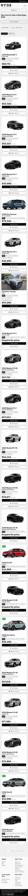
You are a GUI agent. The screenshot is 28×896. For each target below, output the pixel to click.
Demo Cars (18, 863)
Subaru (3, 865)
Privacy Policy (18, 885)
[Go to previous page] (5, 851)
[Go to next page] (22, 851)
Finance (17, 868)
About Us (17, 879)
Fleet (16, 880)
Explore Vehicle (14, 67)
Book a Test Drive (19, 871)
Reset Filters (4, 33)
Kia (2, 863)
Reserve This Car (14, 73)
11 (19, 850)
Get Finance (15, 70)
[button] (25, 5)
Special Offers (18, 866)
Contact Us (18, 877)
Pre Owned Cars (19, 865)
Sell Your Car (18, 870)
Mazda (3, 862)
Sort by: (13, 27)
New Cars (17, 862)
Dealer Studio (10, 894)
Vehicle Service (6, 879)
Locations (23, 1)
